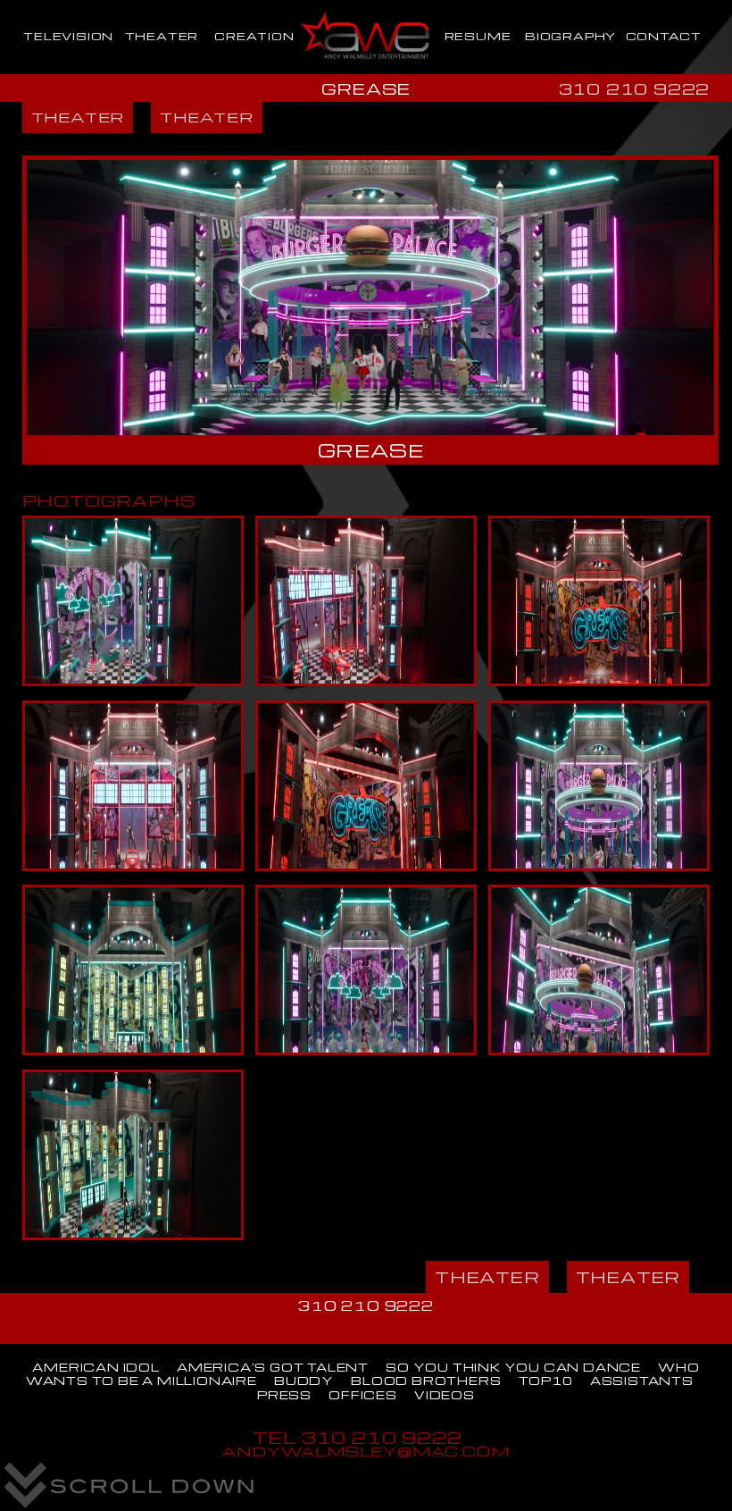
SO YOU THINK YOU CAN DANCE (513, 1367)
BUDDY (304, 1380)
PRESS (284, 1395)
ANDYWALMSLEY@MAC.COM (365, 1450)
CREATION (254, 36)
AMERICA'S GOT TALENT (273, 1367)
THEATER (162, 36)
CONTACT (664, 36)
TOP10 (546, 1380)
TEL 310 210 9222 (357, 1437)
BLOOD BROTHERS (426, 1380)
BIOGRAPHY (570, 36)
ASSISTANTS (642, 1380)
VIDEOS (444, 1395)
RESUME (478, 36)
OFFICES (363, 1395)
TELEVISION (68, 36)
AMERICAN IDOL (95, 1367)
